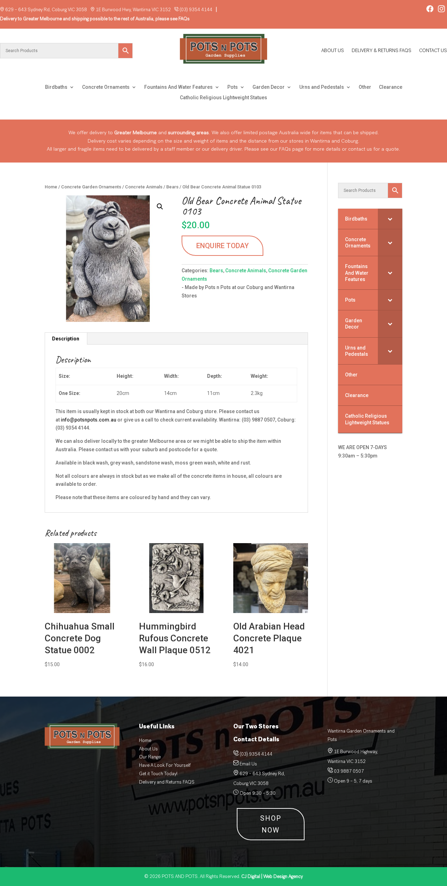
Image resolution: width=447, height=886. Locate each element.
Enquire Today (222, 246)
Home (51, 186)
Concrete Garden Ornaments (91, 186)
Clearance (390, 87)
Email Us (248, 764)
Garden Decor (268, 87)
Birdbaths (56, 87)
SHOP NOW (270, 824)
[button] (160, 206)
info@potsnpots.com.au (88, 420)
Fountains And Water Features (178, 87)
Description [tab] (65, 338)
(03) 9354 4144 (195, 9)
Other (365, 87)
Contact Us (433, 51)
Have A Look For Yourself (165, 765)
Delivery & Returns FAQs (381, 51)
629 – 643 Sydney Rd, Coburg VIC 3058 (46, 9)
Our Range (150, 757)
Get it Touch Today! (158, 773)
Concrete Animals (143, 186)
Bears (172, 186)
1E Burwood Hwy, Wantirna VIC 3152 (133, 9)
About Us (332, 51)
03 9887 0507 (348, 771)
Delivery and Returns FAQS (167, 782)
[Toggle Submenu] (390, 219)
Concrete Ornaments (106, 87)
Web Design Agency (272, 876)
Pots (232, 87)
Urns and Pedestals (321, 87)
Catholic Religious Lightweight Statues (223, 97)
